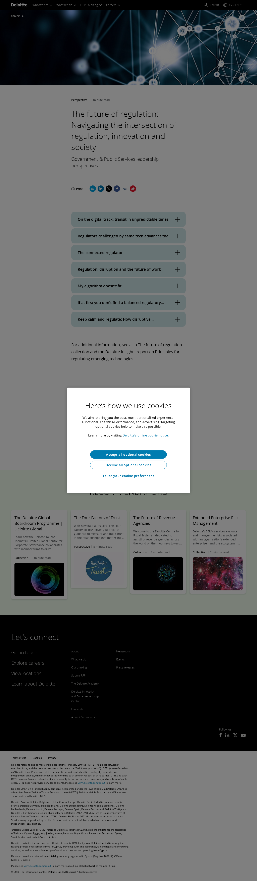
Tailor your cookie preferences (128, 476)
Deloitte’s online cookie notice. (145, 435)
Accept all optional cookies (128, 454)
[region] (128, 440)
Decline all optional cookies (128, 465)
